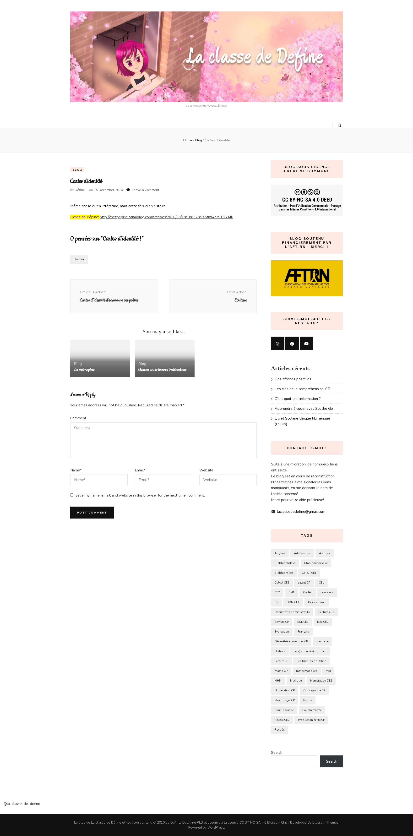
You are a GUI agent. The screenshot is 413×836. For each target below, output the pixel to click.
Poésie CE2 (282, 720)
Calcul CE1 (309, 573)
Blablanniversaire (316, 563)
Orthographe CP (314, 690)
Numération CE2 (321, 681)
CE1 (321, 583)
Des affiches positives (293, 379)
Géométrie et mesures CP (291, 641)
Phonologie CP (285, 700)
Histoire (79, 259)
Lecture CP (281, 661)
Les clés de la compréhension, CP (302, 389)
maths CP (281, 671)
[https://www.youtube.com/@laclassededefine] (306, 343)
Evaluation (282, 632)
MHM (278, 681)
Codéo (307, 592)
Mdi (328, 671)
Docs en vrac (316, 602)
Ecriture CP (282, 622)
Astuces (324, 553)
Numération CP (285, 690)
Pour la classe (284, 710)
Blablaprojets (284, 573)
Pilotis (307, 700)
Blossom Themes (325, 822)
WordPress (215, 827)
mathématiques (306, 671)
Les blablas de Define (311, 661)
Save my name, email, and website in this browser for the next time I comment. (140, 495)
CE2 (277, 592)
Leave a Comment (145, 190)
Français (303, 632)
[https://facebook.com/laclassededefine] (292, 343)
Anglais (280, 553)
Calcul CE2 (282, 583)
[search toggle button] (339, 125)
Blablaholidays (285, 563)
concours (327, 592)
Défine (80, 190)
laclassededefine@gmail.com (301, 511)
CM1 (291, 592)
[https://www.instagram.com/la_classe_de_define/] (277, 343)
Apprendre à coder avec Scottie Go (304, 408)
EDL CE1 (303, 622)
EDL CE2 (322, 622)
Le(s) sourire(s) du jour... (310, 651)
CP (276, 602)
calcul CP (304, 583)
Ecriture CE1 (326, 612)
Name (76, 470)
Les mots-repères (84, 369)
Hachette (322, 641)
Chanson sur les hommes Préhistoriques (162, 369)
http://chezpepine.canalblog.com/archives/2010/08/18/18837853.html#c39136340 (166, 217)
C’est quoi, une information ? (298, 398)
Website (206, 470)
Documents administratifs (292, 612)
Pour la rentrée (311, 710)
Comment (78, 418)
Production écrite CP (311, 720)
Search (276, 752)
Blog (77, 170)
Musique (296, 681)
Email (140, 470)
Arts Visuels (302, 553)
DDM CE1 (293, 602)
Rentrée (279, 730)
